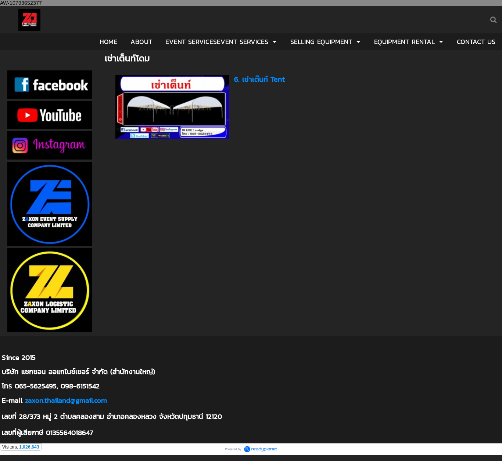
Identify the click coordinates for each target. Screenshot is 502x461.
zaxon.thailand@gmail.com (66, 400)
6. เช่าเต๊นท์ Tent (259, 79)
